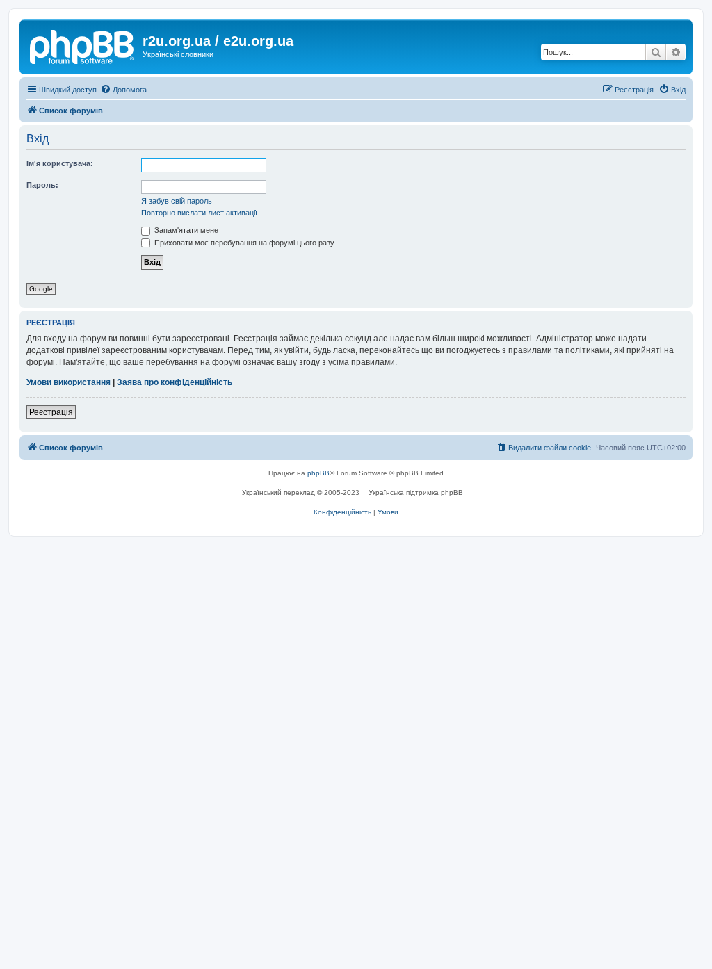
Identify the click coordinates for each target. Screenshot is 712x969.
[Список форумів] (83, 45)
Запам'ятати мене (185, 230)
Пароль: (42, 185)
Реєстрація (51, 412)
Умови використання (68, 382)
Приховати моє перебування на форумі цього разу (243, 242)
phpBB (318, 473)
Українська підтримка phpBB (416, 492)
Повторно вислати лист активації (199, 213)
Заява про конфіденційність (174, 382)
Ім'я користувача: (59, 163)
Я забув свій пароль (176, 201)
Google (41, 289)
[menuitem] (123, 89)
